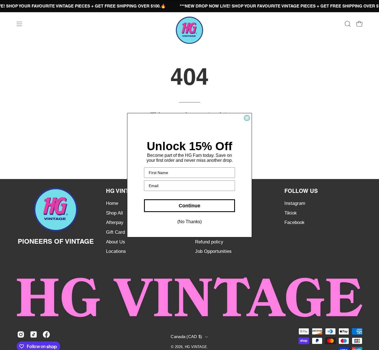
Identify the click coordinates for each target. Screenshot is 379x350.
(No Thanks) (189, 221)
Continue (189, 205)
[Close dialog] (247, 118)
